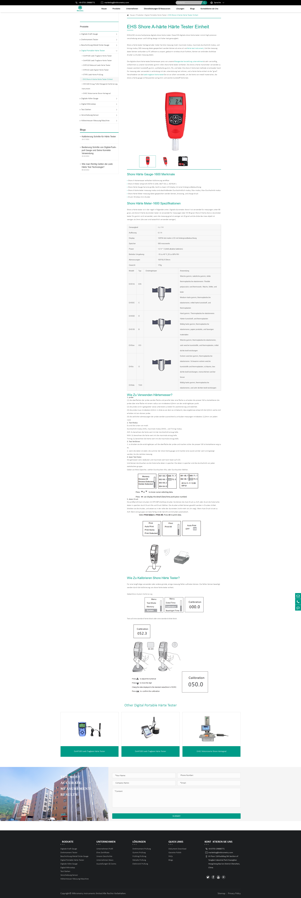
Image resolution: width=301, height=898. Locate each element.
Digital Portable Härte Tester (93, 51)
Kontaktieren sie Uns (209, 9)
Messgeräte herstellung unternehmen (188, 61)
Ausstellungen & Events (106, 864)
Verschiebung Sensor (90, 115)
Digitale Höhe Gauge (89, 99)
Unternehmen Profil (104, 849)
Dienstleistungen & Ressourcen (157, 9)
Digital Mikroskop (88, 104)
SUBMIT (176, 816)
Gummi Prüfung (139, 853)
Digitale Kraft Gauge (89, 34)
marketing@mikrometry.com (116, 3)
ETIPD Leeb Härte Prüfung (93, 75)
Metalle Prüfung (139, 860)
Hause (104, 9)
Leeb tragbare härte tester (153, 75)
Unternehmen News (104, 860)
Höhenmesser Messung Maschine (95, 121)
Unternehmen (132, 9)
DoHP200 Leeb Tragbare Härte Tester (97, 61)
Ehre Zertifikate (102, 853)
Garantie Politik (174, 853)
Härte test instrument (195, 48)
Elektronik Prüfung (140, 864)
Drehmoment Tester (89, 40)
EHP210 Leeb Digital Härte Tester (96, 70)
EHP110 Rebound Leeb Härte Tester (96, 65)
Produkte (116, 9)
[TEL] (298, 602)
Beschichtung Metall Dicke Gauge (95, 45)
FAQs (170, 856)
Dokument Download (177, 849)
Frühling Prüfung (139, 856)
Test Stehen (86, 110)
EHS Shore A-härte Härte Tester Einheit (98, 79)
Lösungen (180, 9)
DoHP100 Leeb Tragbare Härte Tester (97, 56)
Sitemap (221, 893)
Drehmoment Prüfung (142, 849)
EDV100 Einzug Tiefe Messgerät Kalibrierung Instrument (99, 86)
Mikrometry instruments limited (87, 893)
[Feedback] (298, 608)
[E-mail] (298, 596)
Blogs (192, 9)
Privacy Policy (234, 893)
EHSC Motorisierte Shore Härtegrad (97, 93)
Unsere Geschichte (104, 856)
